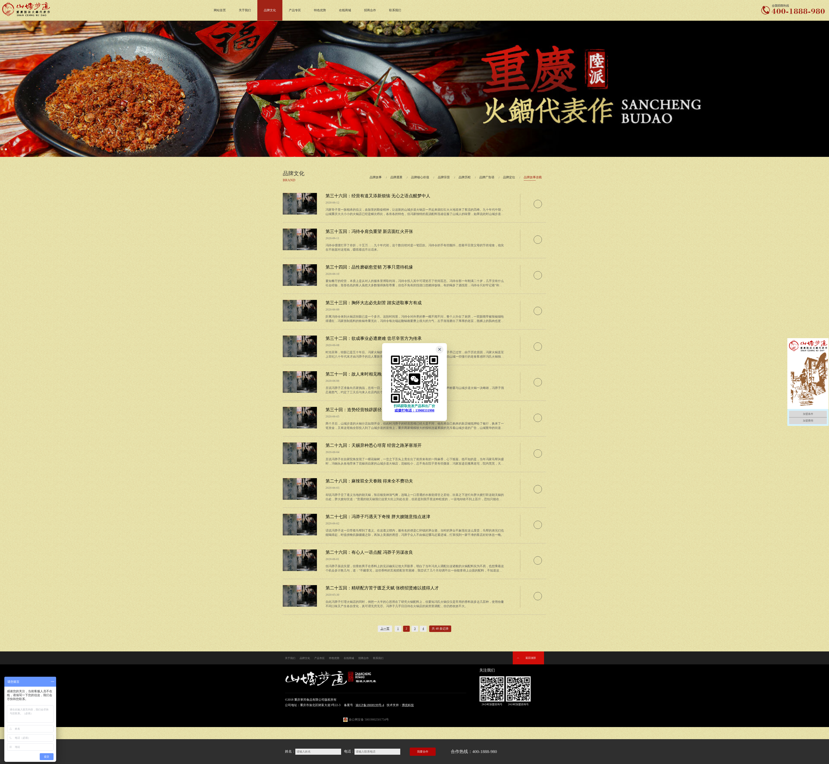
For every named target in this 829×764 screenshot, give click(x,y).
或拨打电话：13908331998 (414, 410)
